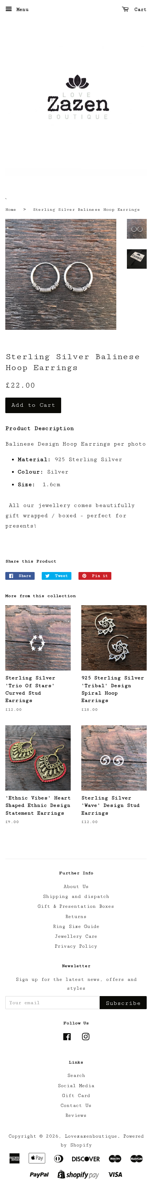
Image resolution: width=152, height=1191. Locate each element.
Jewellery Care (76, 936)
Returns (76, 916)
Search (76, 1075)
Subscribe (123, 1003)
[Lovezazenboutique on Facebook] (67, 1038)
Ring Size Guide (76, 926)
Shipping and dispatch (76, 896)
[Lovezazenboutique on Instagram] (85, 1038)
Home (10, 209)
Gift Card (76, 1095)
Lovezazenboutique (91, 1136)
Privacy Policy (76, 946)
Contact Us (76, 1105)
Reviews (76, 1115)
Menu (21, 9)
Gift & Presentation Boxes (76, 906)
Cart (139, 9)
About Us (76, 886)
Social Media (76, 1086)
